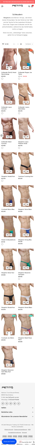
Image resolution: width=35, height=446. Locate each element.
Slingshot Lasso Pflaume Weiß (23, 142)
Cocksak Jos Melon (7, 338)
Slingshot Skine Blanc (25, 209)
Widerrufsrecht (8, 429)
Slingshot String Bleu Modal (25, 240)
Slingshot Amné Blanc (25, 307)
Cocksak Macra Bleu (7, 209)
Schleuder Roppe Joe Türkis (25, 73)
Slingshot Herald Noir (8, 176)
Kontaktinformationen (14, 432)
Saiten (25, 35)
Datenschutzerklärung (20, 429)
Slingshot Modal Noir (8, 307)
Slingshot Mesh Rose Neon (25, 338)
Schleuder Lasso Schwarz (6, 108)
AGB (29, 429)
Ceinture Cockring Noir (25, 176)
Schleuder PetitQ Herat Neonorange (8, 73)
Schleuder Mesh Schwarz (6, 142)
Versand (24, 432)
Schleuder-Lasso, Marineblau (23, 108)
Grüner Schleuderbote (8, 240)
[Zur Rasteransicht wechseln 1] (18, 44)
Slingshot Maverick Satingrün (24, 273)
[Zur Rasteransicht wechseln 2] (21, 44)
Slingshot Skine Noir (7, 273)
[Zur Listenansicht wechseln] (14, 44)
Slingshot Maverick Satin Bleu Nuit (7, 371)
